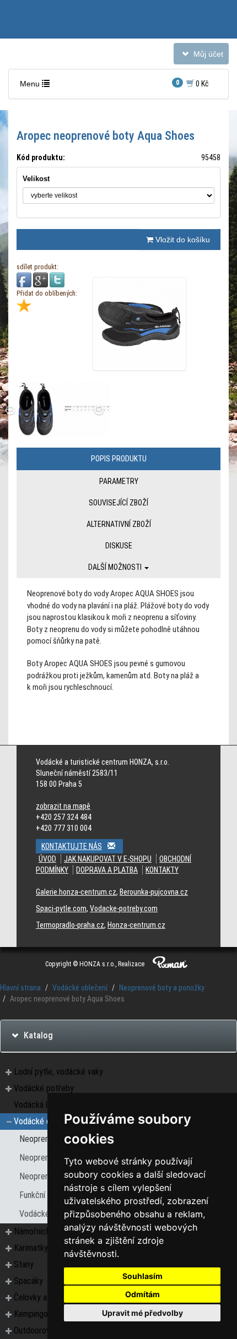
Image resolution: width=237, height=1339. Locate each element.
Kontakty (162, 870)
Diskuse (118, 545)
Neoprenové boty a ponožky (161, 987)
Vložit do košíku (181, 239)
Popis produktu (119, 458)
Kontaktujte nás (71, 846)
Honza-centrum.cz (136, 925)
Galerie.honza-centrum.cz (76, 892)
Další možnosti (115, 567)
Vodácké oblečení (79, 987)
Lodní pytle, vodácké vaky (58, 1071)
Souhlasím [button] (142, 1276)
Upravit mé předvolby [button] (142, 1313)
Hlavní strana (20, 987)
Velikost (36, 179)
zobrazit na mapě (63, 806)
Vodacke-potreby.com (124, 908)
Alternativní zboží (119, 524)
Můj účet (201, 56)
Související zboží (118, 502)
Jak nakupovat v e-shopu (108, 858)
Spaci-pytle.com (61, 908)
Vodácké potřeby (44, 1088)
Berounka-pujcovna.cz (154, 892)
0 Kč (192, 83)
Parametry (118, 481)
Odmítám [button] (142, 1294)
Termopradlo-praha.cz (70, 925)
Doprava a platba (107, 870)
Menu (37, 86)
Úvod (47, 858)
